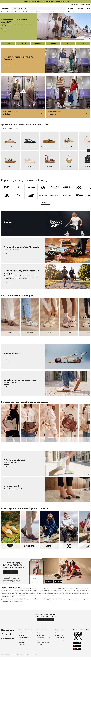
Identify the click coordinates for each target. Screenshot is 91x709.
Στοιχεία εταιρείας (45, 632)
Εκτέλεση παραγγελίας (27, 637)
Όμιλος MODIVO (45, 635)
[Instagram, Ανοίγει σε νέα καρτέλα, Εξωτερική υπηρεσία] (2, 634)
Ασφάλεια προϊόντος (63, 639)
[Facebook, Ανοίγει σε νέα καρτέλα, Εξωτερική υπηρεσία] (10, 634)
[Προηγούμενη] (3, 1)
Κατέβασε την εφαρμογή (80, 4)
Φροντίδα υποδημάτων (63, 637)
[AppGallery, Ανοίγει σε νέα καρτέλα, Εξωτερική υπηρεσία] (77, 649)
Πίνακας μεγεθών (63, 635)
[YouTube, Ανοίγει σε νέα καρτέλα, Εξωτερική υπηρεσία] (6, 634)
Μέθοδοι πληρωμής (27, 639)
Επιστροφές (27, 635)
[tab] (4, 129)
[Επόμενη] (87, 1)
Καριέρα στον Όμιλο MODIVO (45, 637)
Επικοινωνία (27, 644)
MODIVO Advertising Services (45, 642)
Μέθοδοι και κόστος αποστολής (27, 632)
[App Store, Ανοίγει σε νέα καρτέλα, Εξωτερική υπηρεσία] (77, 646)
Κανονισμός (13, 654)
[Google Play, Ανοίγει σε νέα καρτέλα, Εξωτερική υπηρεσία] (77, 643)
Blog (72, 4)
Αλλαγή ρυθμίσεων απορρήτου (23, 654)
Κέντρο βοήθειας (27, 646)
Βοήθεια (88, 4)
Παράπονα (26, 642)
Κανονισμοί (44, 644)
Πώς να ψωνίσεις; (63, 632)
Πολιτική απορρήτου (34, 654)
